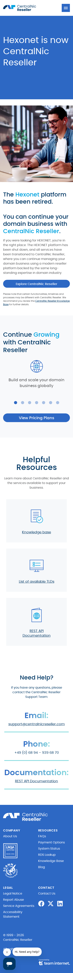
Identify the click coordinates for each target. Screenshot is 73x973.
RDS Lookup (47, 854)
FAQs (42, 836)
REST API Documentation (36, 781)
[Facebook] (41, 903)
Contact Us (46, 893)
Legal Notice (12, 893)
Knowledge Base (51, 861)
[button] (66, 8)
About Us (10, 836)
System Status (49, 848)
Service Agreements (18, 905)
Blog (41, 867)
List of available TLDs (36, 581)
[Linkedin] (60, 903)
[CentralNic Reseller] (24, 8)
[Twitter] (50, 903)
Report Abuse (13, 899)
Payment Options (51, 842)
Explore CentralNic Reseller (36, 284)
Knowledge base (36, 532)
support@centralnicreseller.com (36, 724)
